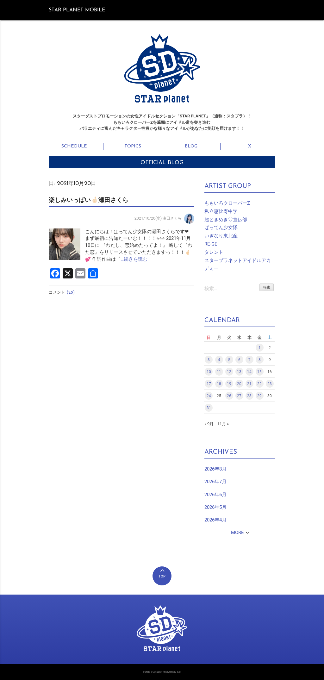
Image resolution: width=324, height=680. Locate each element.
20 (239, 384)
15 (259, 372)
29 (259, 396)
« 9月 (209, 423)
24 (209, 396)
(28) (70, 292)
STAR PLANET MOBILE (77, 10)
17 (209, 384)
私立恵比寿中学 (221, 211)
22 (259, 384)
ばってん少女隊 (221, 227)
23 (269, 384)
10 (209, 372)
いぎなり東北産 (221, 236)
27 (239, 396)
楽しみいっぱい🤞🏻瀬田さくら (88, 200)
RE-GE (210, 244)
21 (249, 384)
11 (219, 372)
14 (249, 372)
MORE (237, 532)
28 (249, 396)
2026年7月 (215, 481)
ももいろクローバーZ (227, 203)
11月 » (223, 423)
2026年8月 (215, 469)
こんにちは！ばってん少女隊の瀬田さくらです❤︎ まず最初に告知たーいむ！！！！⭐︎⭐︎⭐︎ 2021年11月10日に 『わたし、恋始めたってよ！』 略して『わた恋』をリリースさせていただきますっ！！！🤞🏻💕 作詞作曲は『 (138, 245)
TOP (162, 576)
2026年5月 (215, 507)
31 (209, 408)
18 (219, 384)
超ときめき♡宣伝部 (225, 219)
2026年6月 (215, 494)
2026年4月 (215, 520)
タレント (213, 252)
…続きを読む (134, 259)
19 (229, 384)
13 (239, 372)
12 (229, 372)
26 (229, 396)
